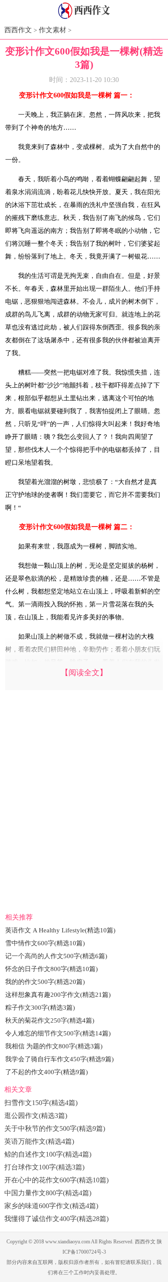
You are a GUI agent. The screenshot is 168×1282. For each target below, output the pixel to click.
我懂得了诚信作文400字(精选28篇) (56, 1218)
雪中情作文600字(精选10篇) (45, 943)
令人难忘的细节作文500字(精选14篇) (58, 1033)
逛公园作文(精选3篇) (35, 1115)
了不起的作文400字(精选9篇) (46, 1072)
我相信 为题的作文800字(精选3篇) (54, 1046)
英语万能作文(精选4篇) (39, 1141)
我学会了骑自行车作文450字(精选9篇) (59, 1059)
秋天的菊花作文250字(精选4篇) (49, 1020)
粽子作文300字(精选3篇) (40, 1007)
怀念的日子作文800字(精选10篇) (51, 968)
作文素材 (52, 29)
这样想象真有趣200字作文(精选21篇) (58, 994)
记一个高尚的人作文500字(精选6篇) (56, 956)
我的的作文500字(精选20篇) (45, 981)
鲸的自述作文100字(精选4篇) (47, 1154)
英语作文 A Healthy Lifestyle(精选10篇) (60, 930)
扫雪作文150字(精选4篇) (41, 1102)
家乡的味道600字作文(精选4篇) (51, 1205)
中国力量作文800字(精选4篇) (47, 1193)
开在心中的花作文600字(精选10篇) (56, 1180)
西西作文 (18, 29)
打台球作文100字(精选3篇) (44, 1167)
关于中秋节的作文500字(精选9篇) (54, 1128)
